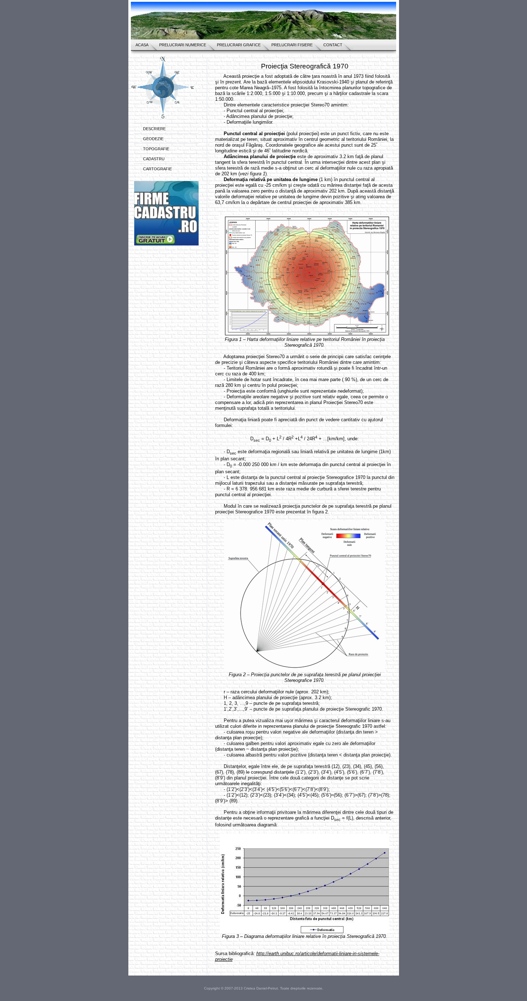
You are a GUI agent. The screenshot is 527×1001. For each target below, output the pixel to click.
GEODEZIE (153, 139)
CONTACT (332, 45)
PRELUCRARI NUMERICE (182, 45)
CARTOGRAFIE (157, 169)
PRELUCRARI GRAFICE (239, 45)
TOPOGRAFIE (156, 149)
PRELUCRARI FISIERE (292, 45)
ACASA (142, 45)
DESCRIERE (154, 129)
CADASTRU (154, 159)
